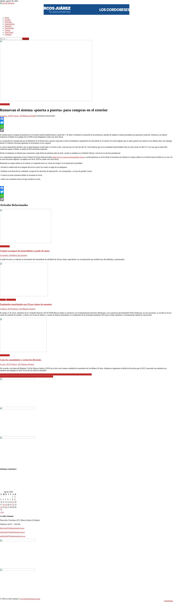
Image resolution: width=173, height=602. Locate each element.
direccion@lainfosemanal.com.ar (12, 528)
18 (4, 505)
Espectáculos (9, 24)
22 (13, 505)
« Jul (2, 512)
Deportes (8, 26)
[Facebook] (86, 119)
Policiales (8, 22)
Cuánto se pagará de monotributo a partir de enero (25, 251)
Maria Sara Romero (20, 255)
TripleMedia (168, 601)
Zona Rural (9, 32)
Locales (7, 20)
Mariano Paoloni (29, 116)
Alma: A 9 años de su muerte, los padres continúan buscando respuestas (26, 377)
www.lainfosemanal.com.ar (30, 599)
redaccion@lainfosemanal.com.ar (12, 532)
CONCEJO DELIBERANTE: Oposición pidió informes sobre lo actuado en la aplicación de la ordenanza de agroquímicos (46, 374)
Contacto (8, 35)
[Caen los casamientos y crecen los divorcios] (86, 335)
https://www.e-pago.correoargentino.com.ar (69, 157)
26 (6, 507)
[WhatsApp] (86, 126)
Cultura (7, 30)
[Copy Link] (86, 130)
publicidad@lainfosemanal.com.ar (12, 536)
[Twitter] (86, 122)
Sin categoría (5, 104)
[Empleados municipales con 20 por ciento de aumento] (86, 279)
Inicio (7, 18)
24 (1, 507)
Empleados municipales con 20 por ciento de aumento (26, 304)
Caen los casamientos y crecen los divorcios (20, 360)
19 (6, 505)
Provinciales (9, 28)
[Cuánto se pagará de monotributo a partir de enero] (86, 226)
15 (13, 502)
